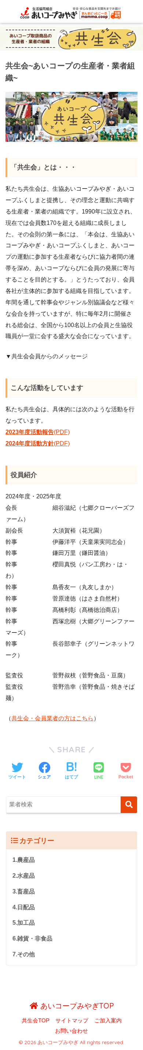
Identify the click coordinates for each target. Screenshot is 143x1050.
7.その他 (23, 954)
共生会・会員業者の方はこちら (52, 718)
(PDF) (44, 432)
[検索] (129, 804)
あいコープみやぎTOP (76, 1005)
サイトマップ (71, 1021)
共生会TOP (36, 1021)
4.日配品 (23, 907)
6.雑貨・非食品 (32, 938)
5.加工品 (23, 923)
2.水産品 (23, 875)
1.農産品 (23, 860)
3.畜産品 (23, 891)
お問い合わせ (71, 1031)
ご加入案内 (108, 1021)
